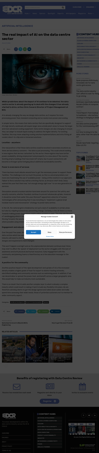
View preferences (65, 232)
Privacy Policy (50, 236)
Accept (33, 232)
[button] (72, 217)
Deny (49, 232)
